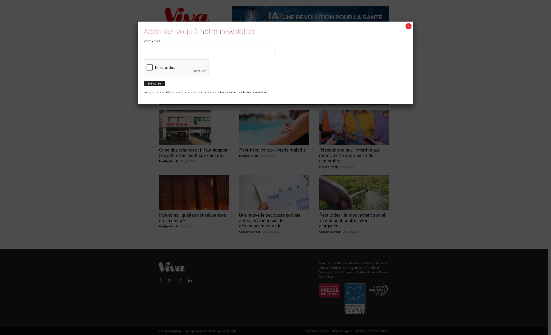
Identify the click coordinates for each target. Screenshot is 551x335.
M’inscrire (154, 83)
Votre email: (152, 41)
